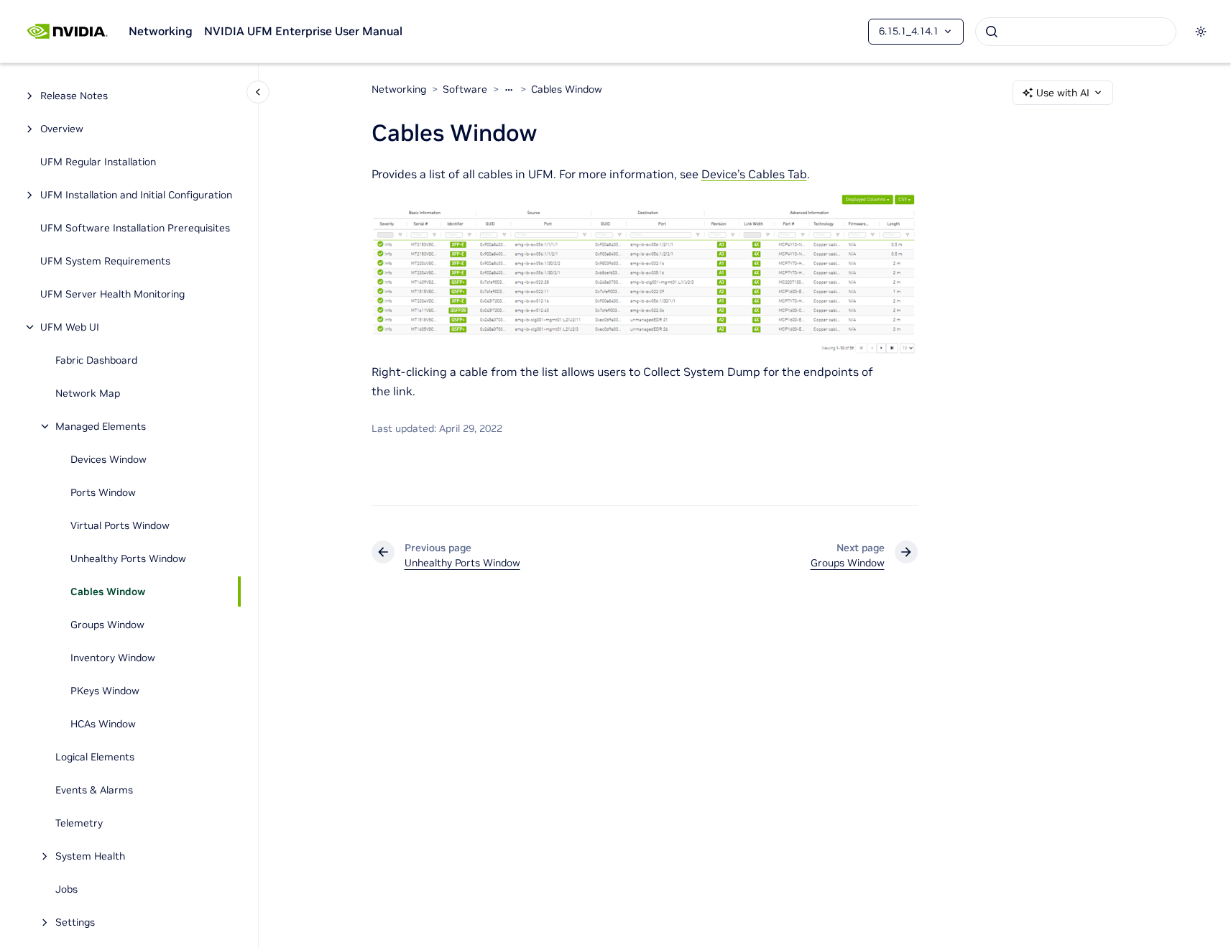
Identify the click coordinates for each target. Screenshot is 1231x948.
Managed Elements (100, 426)
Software (465, 89)
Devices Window (108, 459)
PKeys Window (104, 690)
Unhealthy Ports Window (128, 558)
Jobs (66, 889)
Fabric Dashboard (96, 360)
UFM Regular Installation (98, 161)
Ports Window (103, 492)
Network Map (87, 393)
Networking (161, 31)
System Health (90, 856)
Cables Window (107, 591)
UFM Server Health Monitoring (112, 293)
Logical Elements (94, 756)
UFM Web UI (69, 327)
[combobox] (1076, 31)
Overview (61, 128)
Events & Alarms (94, 789)
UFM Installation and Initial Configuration (136, 194)
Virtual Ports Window (120, 525)
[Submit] (991, 31)
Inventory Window (112, 657)
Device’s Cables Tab (754, 174)
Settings (75, 922)
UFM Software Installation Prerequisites (135, 227)
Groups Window (107, 624)
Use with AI (1062, 92)
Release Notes (74, 95)
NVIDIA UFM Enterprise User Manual (303, 31)
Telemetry (79, 822)
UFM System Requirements (105, 260)
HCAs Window (103, 723)
